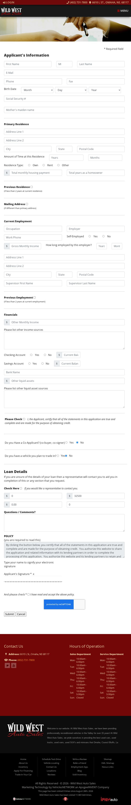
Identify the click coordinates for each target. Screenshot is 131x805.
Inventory (23, 766)
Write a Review (80, 759)
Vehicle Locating (51, 763)
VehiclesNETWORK (63, 787)
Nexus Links (107, 766)
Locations (51, 770)
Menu (124, 10)
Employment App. (79, 766)
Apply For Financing (23, 770)
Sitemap (108, 759)
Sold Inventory (80, 774)
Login (9, 2)
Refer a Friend (79, 763)
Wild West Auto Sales (83, 783)
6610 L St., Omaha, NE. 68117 (110, 2)
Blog (79, 770)
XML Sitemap (107, 763)
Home (23, 759)
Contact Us (51, 766)
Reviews (51, 774)
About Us (23, 763)
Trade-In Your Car (23, 774)
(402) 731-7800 (78, 2)
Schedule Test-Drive (51, 759)
